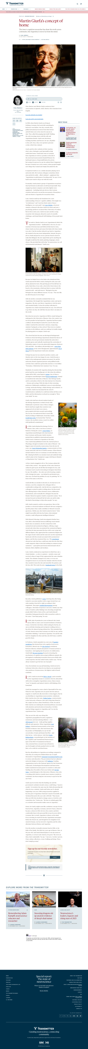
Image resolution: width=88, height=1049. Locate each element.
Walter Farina (47, 698)
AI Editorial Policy (77, 1002)
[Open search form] (77, 4)
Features (8, 980)
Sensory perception (17, 133)
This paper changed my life (13, 984)
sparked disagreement (46, 605)
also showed (46, 646)
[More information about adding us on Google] (53, 16)
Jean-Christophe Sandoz (39, 448)
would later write (31, 418)
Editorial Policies (77, 999)
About (76, 975)
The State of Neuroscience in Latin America (18, 135)
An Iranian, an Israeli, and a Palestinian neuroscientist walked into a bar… (71, 131)
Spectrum (10, 999)
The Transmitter (67, 922)
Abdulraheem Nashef (71, 139)
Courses (8, 997)
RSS (81, 994)
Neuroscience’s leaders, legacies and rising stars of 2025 (69, 916)
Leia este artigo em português (34, 119)
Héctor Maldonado (51, 376)
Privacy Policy (78, 1004)
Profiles (21, 16)
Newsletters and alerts (75, 982)
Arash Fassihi (70, 137)
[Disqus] (44, 950)
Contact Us (79, 1008)
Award (49, 676)
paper (44, 599)
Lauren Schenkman (72, 149)
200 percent (29, 722)
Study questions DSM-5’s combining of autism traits (71, 145)
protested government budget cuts (52, 757)
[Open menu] (81, 4)
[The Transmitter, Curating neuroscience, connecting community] (14, 4)
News (3, 9)
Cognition (15, 131)
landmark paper (50, 565)
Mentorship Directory (76, 987)
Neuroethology (29, 16)
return (48, 374)
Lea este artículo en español (34, 115)
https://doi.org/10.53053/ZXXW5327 (31, 39)
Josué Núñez (46, 431)
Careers (80, 992)
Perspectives (14, 9)
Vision (18, 136)
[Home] (44, 1028)
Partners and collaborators (74, 980)
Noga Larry (73, 138)
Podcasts (8, 986)
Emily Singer (70, 156)
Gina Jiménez (24, 35)
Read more (44, 991)
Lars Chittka (49, 205)
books (12, 993)
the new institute (38, 653)
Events (8, 995)
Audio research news (18, 130)
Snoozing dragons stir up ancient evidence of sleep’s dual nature (43, 916)
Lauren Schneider (15, 924)
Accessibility (78, 1006)
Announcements (78, 990)
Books (7, 991)
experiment (55, 539)
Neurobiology (16, 132)
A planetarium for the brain (72, 153)
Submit (55, 857)
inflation (50, 761)
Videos (8, 988)
